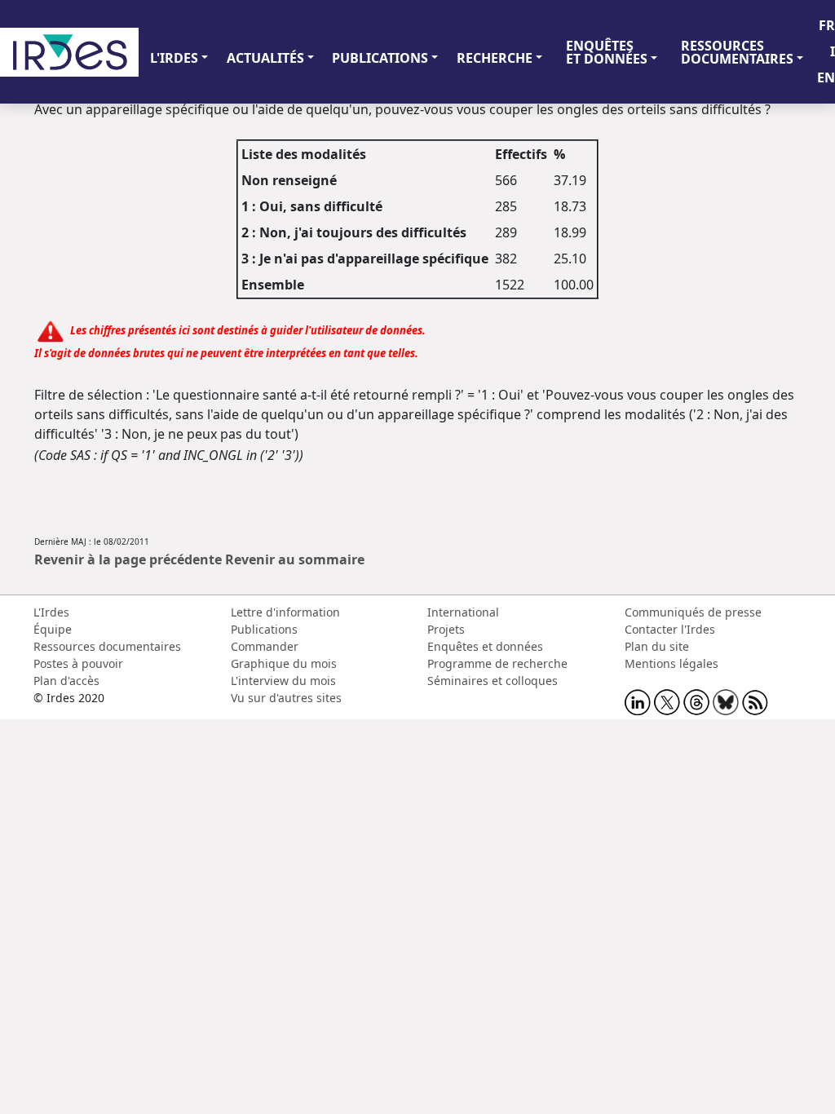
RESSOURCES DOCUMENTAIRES (737, 52)
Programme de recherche (497, 663)
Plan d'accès (66, 680)
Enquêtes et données (485, 646)
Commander (264, 646)
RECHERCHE (494, 58)
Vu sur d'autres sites (286, 697)
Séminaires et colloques (492, 680)
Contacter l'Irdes (670, 629)
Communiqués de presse (693, 612)
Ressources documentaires (107, 646)
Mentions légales (671, 663)
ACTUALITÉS (265, 58)
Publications (264, 629)
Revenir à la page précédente (128, 559)
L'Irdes (51, 612)
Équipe (52, 629)
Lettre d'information (285, 612)
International (463, 612)
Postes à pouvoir (78, 663)
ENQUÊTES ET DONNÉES (606, 52)
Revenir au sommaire (294, 559)
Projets (446, 629)
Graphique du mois (284, 663)
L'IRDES (174, 58)
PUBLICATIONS (380, 58)
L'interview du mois (283, 680)
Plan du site (657, 646)
